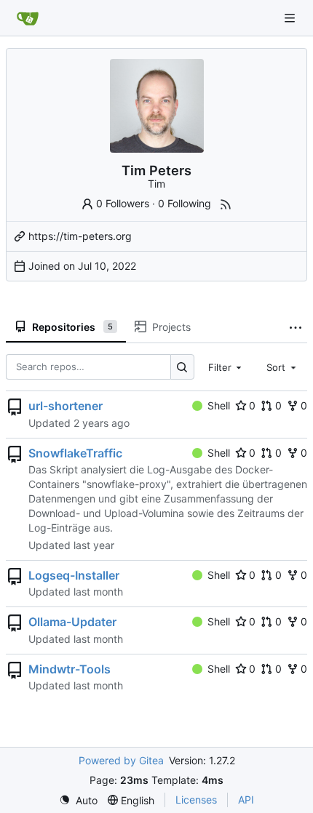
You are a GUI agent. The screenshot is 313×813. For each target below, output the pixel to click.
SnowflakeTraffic (75, 453)
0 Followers (122, 203)
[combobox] (226, 367)
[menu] (78, 800)
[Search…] (182, 367)
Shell (218, 405)
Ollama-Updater (72, 621)
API (246, 799)
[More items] (295, 327)
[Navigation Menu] (291, 18)
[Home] (27, 18)
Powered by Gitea (121, 760)
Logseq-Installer (73, 575)
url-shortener (65, 406)
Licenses (196, 799)
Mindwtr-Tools (69, 669)
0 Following (184, 203)
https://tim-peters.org (80, 236)
